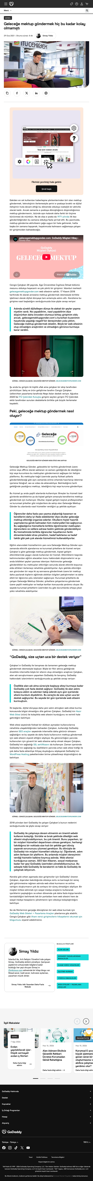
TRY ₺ (85, 1142)
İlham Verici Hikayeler (68, 965)
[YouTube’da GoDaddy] (28, 1149)
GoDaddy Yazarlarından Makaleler (69, 957)
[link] (17, 93)
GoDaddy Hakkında (10, 1091)
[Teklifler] (71, 4)
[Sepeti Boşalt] (87, 4)
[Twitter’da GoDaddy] (22, 1149)
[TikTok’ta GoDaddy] (16, 1149)
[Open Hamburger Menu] (5, 4)
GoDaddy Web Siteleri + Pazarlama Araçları (32, 913)
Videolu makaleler (67, 978)
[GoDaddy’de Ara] (87, 10)
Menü (6, 10)
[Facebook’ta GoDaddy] (4, 1149)
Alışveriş (5, 1123)
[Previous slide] (77, 1021)
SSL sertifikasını (41, 744)
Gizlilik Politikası (41, 1157)
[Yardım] (76, 4)
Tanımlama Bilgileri (57, 1157)
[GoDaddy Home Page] (12, 1132)
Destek (5, 1098)
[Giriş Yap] (81, 4)
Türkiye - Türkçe (9, 1142)
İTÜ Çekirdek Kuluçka (30, 397)
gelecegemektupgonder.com (24, 291)
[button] (35, 1078)
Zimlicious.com (15, 970)
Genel (8, 18)
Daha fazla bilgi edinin (19, 1064)
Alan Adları (63, 950)
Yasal (30, 1157)
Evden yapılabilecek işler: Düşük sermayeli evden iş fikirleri (21, 1051)
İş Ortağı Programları (11, 1110)
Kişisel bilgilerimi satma (46, 1162)
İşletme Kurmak (65, 971)
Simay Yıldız (48, 36)
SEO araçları (25, 731)
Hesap (4, 1117)
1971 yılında (63, 216)
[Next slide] (86, 1021)
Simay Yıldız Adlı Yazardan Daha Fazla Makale (28, 985)
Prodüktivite (83, 1038)
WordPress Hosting (19, 754)
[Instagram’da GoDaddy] (10, 1149)
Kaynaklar (6, 1104)
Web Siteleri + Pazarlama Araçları (69, 986)
